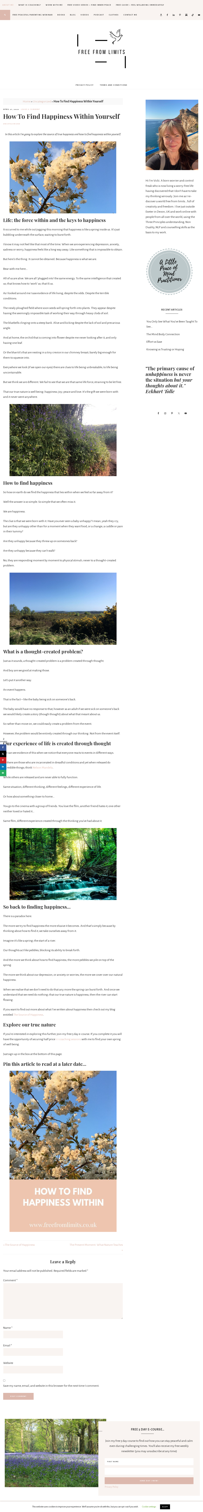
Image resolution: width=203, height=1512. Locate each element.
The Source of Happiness (28, 1014)
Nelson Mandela (43, 767)
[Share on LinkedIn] (3, 766)
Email (7, 1345)
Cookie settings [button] (149, 1506)
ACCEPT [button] (165, 1507)
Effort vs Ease (154, 341)
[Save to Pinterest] (3, 760)
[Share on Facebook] (3, 747)
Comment (10, 1280)
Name (8, 1327)
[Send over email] (3, 773)
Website (8, 1363)
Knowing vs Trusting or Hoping (165, 349)
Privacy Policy (111, 1487)
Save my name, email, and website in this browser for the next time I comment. (51, 1385)
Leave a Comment (30, 109)
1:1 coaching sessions (68, 1039)
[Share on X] (3, 754)
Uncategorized (42, 101)
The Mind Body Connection (163, 334)
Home (27, 101)
